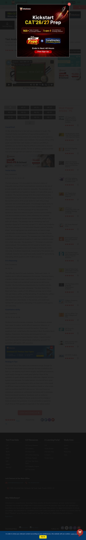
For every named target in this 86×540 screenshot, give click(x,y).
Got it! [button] (43, 537)
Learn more (75, 534)
